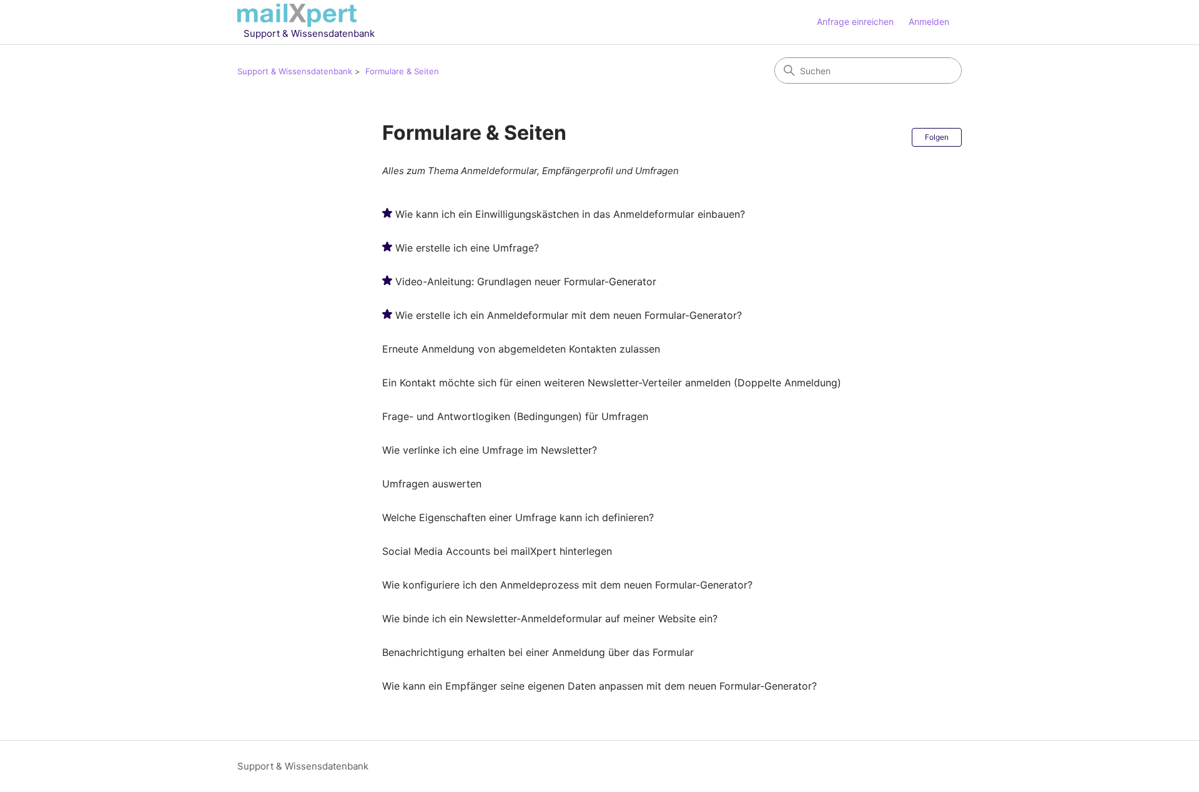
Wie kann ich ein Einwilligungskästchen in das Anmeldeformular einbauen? (570, 214)
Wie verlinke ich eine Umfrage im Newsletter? (489, 450)
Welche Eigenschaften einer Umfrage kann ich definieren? (518, 517)
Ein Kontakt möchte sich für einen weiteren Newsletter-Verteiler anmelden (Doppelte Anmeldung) (611, 382)
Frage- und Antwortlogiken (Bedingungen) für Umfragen (515, 416)
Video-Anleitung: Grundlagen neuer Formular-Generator (525, 281)
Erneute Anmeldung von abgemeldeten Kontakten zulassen (521, 349)
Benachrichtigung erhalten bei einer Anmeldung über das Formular (538, 652)
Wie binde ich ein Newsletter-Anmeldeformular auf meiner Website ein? (550, 618)
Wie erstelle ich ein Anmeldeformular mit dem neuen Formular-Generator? (568, 315)
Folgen (937, 137)
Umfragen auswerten (431, 483)
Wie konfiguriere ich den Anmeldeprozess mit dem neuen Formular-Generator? (567, 585)
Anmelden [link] (929, 21)
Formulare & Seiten (402, 71)
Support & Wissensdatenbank (294, 71)
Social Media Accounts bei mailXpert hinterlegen (497, 551)
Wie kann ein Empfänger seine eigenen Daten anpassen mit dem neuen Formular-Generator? (599, 686)
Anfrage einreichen (855, 21)
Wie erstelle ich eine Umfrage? (467, 248)
